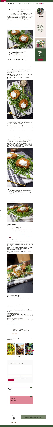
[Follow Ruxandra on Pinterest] (16, 333)
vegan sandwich (23, 229)
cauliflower (10, 23)
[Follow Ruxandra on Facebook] (12, 333)
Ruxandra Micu (12, 397)
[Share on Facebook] (0, 212)
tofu (21, 323)
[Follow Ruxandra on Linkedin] (15, 333)
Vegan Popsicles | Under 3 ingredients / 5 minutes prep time (13, 338)
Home (20, 3)
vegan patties (11, 225)
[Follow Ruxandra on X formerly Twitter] (13, 333)
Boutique (40, 3)
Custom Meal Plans (30, 3)
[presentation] (11, 349)
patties (17, 323)
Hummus (15, 320)
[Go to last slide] (7, 350)
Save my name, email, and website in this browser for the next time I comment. (18, 378)
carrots (9, 323)
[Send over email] (0, 216)
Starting (34, 3)
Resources (37, 3)
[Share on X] (0, 213)
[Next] (33, 350)
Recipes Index (25, 3)
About (22, 3)
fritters (15, 323)
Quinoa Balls (31, 338)
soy (19, 323)
